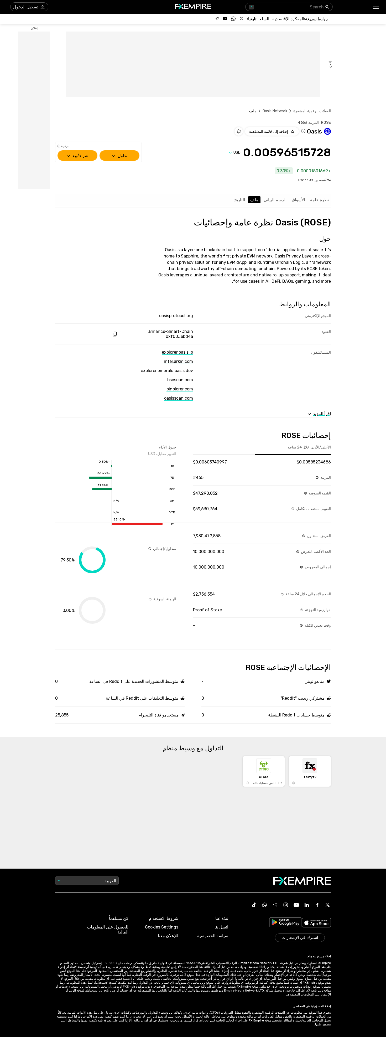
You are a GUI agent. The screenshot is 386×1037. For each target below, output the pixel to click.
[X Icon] (328, 905)
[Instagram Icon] (286, 905)
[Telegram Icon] (275, 905)
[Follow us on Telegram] (216, 19)
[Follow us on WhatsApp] (233, 19)
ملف (254, 199)
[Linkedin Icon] (307, 905)
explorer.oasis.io (177, 352)
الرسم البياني (275, 199)
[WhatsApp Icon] (265, 905)
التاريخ (239, 199)
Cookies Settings (161, 927)
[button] (376, 7)
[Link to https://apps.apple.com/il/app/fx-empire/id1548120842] (316, 923)
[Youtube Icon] (296, 905)
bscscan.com (180, 379)
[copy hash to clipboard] (114, 334)
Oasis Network (275, 111)
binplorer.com (179, 388)
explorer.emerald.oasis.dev (167, 370)
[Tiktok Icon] (254, 905)
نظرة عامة (319, 199)
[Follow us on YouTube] (225, 19)
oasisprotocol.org (176, 315)
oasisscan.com (178, 398)
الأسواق (298, 199)
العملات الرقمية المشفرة (312, 111)
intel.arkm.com (178, 361)
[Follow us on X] (242, 19)
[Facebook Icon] (317, 905)
